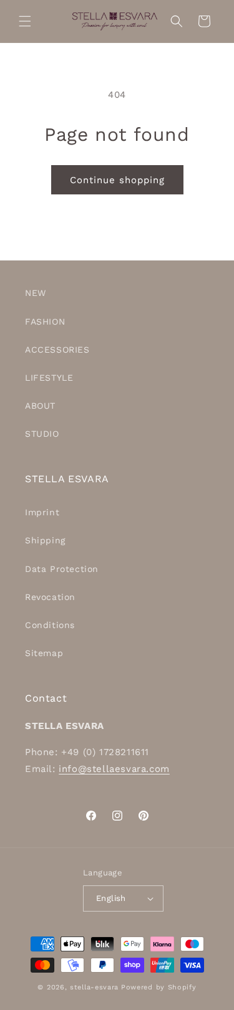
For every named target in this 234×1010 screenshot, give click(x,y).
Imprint (42, 512)
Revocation (50, 597)
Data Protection (62, 569)
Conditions (50, 625)
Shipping (45, 540)
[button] (25, 21)
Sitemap (44, 653)
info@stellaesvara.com (114, 768)
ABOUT (40, 406)
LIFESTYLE (49, 378)
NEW (35, 293)
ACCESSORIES (57, 350)
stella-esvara (94, 987)
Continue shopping (117, 180)
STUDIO (42, 434)
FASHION (45, 321)
